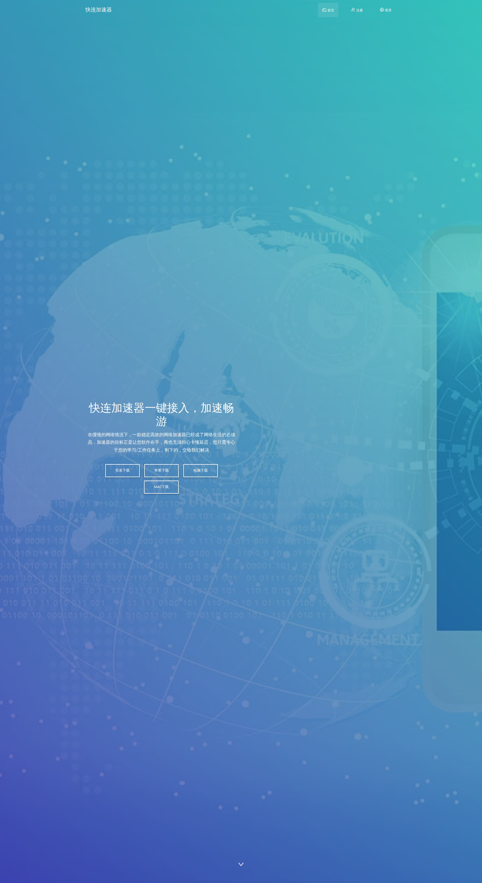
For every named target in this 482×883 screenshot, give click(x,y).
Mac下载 (161, 487)
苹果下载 (161, 470)
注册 (359, 10)
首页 (330, 10)
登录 (388, 10)
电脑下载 (200, 470)
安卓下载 (122, 470)
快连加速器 (98, 10)
